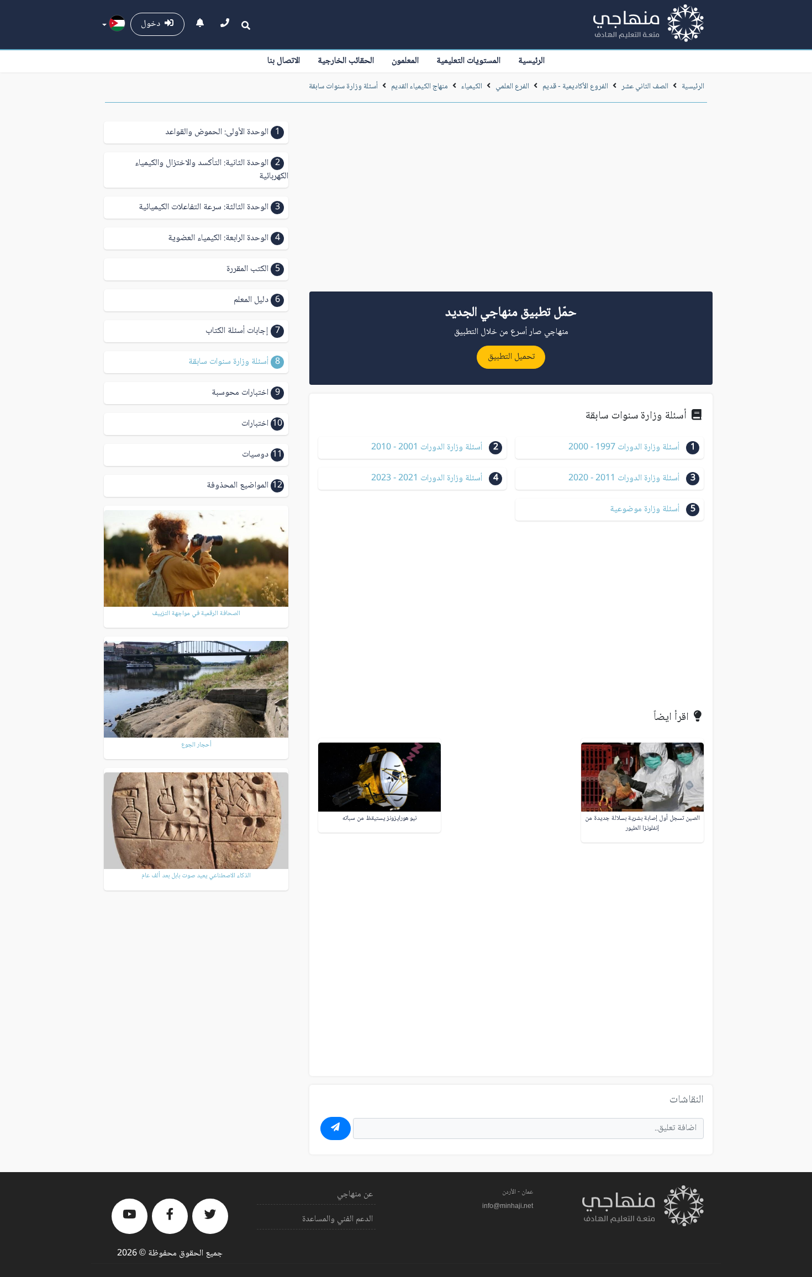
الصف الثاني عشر (644, 86)
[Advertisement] (511, 201)
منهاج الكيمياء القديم (419, 86)
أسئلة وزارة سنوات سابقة (343, 86)
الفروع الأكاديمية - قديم (575, 86)
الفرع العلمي (512, 86)
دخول (153, 24)
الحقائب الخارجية (346, 61)
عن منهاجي (355, 1194)
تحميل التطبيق (511, 356)
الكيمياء (471, 86)
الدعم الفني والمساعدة (337, 1219)
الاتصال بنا (283, 61)
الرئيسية (531, 61)
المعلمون (405, 61)
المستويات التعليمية (468, 61)
